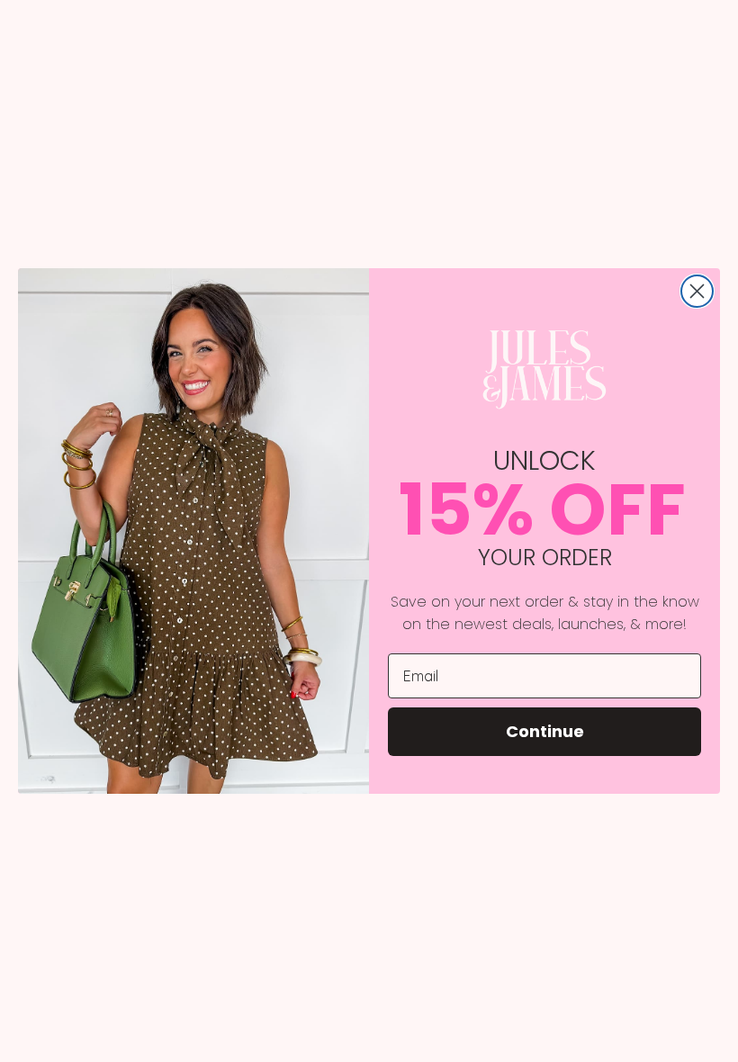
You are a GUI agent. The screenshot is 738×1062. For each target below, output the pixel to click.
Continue (545, 731)
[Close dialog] (697, 291)
